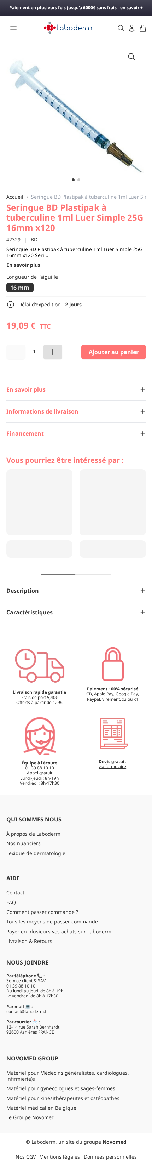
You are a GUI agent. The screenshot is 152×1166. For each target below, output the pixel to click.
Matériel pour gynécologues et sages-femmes (60, 1088)
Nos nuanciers (23, 843)
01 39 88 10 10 (20, 986)
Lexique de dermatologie (35, 853)
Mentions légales (59, 1156)
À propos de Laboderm (33, 833)
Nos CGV (26, 1156)
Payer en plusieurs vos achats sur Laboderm (58, 931)
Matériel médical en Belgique (41, 1107)
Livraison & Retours (29, 941)
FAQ (11, 902)
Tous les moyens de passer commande (52, 921)
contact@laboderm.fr (27, 1011)
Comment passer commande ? (42, 912)
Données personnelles (110, 1156)
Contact (15, 892)
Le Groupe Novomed (30, 1117)
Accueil (14, 197)
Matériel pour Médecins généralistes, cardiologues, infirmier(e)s (67, 1075)
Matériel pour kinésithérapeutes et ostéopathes (62, 1098)
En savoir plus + (25, 265)
